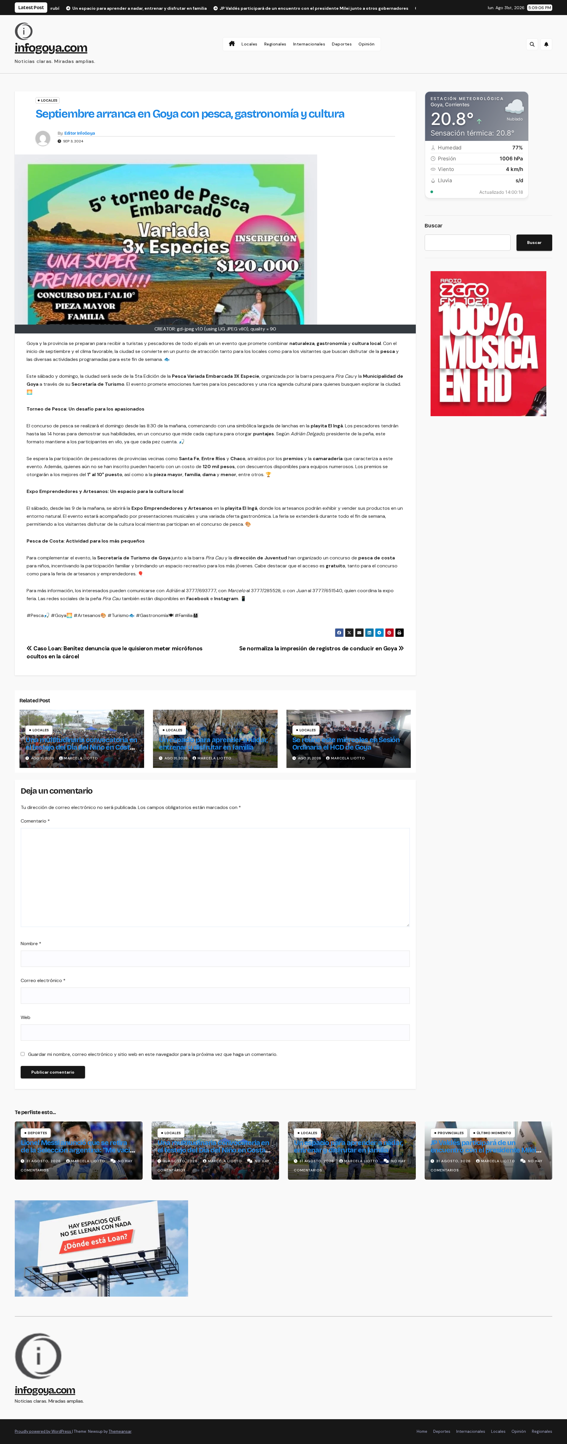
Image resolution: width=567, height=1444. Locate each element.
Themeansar (120, 1431)
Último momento (494, 1133)
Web (25, 1017)
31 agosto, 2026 (44, 1161)
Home (422, 1431)
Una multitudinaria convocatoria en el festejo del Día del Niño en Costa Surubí (81, 747)
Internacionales (309, 44)
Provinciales (451, 1133)
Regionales (275, 44)
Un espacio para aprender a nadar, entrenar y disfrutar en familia (213, 743)
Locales (250, 44)
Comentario (35, 821)
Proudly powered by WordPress (43, 1431)
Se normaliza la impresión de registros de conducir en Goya (318, 648)
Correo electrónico (43, 980)
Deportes (342, 44)
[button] (532, 44)
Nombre (31, 943)
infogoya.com (51, 48)
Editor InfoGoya (79, 133)
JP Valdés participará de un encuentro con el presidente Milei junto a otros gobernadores (483, 1150)
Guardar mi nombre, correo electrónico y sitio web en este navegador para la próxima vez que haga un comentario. (152, 1054)
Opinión (367, 44)
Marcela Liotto (81, 758)
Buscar (434, 225)
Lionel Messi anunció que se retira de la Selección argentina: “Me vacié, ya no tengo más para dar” (78, 1150)
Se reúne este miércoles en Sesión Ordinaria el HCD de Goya (346, 743)
